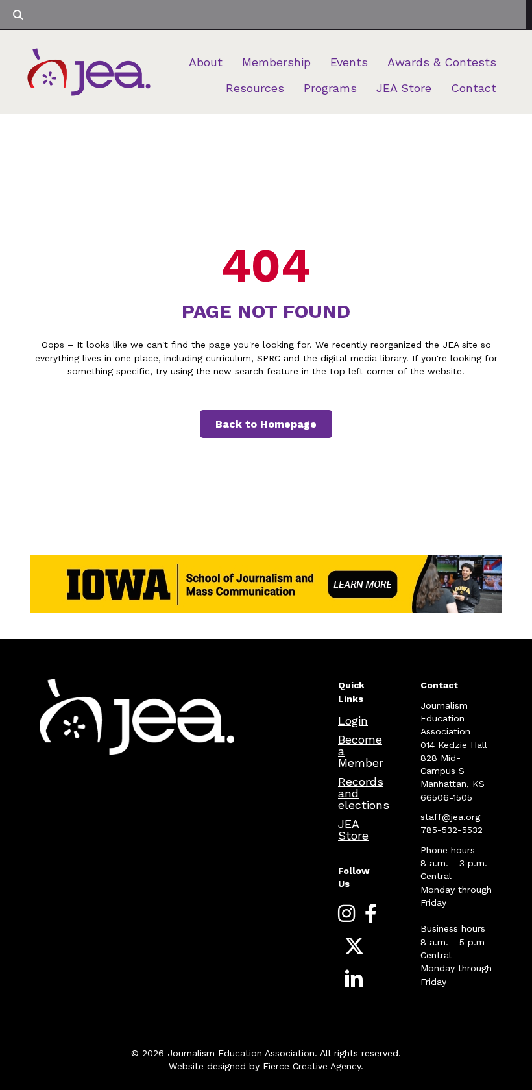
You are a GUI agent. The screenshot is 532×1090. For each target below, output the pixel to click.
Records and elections (363, 793)
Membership (276, 62)
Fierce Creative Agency (312, 1066)
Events (349, 62)
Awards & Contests (441, 62)
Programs (330, 88)
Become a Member (360, 751)
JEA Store (403, 88)
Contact (473, 88)
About (206, 62)
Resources (255, 88)
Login (353, 720)
